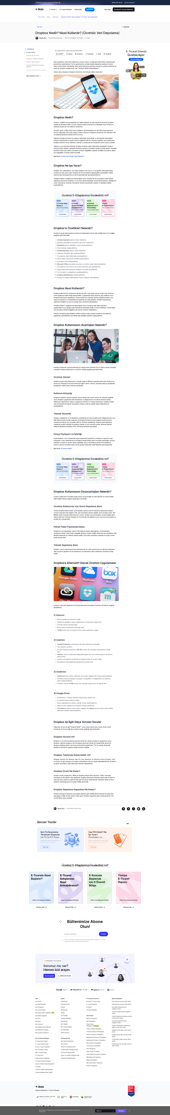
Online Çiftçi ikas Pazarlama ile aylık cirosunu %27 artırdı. (122, 1017)
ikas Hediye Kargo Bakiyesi (43, 1027)
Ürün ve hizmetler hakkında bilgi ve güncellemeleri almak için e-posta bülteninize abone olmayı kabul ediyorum (84, 940)
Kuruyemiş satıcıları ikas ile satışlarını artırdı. (119, 1021)
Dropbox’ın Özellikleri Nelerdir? (35, 58)
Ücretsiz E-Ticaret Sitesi (93, 1001)
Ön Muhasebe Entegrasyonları (69, 1049)
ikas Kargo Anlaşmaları (67, 1041)
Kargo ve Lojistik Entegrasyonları (70, 1055)
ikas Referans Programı (41, 1030)
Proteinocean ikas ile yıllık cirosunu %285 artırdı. (121, 1044)
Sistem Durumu (65, 1032)
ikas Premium (39, 1024)
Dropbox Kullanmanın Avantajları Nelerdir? (35, 66)
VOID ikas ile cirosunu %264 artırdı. (121, 1004)
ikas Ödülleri (64, 1024)
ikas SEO (37, 1018)
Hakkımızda (64, 1001)
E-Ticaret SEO (39, 1055)
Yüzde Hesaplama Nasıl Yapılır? (44, 1072)
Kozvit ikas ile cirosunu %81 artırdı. (121, 1001)
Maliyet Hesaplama (91, 1060)
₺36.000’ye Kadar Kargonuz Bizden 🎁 (48, 2)
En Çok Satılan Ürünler (41, 1049)
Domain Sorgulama (91, 1065)
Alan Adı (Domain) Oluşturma (94, 1063)
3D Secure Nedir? (66, 448)
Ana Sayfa (41, 17)
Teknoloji (55, 17)
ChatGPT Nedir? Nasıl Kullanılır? (44, 1069)
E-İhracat (88, 1007)
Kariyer (63, 1007)
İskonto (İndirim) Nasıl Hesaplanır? (44, 1064)
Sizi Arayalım (64, 1015)
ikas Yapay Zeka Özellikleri (44, 1012)
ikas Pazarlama (39, 1007)
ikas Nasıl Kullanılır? (40, 1004)
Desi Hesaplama (90, 1048)
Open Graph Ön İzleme (92, 1051)
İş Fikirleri (38, 1066)
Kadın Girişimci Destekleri (42, 1058)
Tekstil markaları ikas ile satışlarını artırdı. (121, 1012)
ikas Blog (37, 1021)
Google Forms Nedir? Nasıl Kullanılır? (72, 156)
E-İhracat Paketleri (91, 1010)
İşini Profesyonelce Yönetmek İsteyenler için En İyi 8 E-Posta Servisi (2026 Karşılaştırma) (50, 835)
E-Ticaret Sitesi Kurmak (42, 1044)
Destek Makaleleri (66, 1018)
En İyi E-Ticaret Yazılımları (42, 1047)
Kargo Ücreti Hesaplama (92, 1025)
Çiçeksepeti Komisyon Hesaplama (96, 1040)
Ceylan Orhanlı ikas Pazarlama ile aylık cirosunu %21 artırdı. (121, 1026)
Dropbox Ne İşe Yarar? (32, 55)
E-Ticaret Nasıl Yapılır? (41, 1041)
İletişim (63, 1012)
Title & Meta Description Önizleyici (96, 1054)
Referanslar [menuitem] (78, 9)
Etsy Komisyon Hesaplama (93, 1043)
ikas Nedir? (38, 1001)
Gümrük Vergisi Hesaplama (93, 1029)
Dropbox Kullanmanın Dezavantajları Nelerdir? (36, 71)
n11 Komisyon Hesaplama (93, 1046)
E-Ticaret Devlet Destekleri (43, 1061)
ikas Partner (64, 1044)
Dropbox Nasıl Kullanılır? (33, 62)
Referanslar (64, 1010)
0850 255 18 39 (117, 2)
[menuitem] (53, 9)
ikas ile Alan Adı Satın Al (42, 1032)
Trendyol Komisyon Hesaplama (95, 1031)
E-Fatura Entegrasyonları (68, 1052)
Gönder (103, 934)
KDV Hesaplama (90, 1021)
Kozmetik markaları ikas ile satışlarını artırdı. (119, 1008)
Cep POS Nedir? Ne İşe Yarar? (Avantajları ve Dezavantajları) (97, 835)
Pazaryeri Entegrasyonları (68, 1058)
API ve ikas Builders (66, 1027)
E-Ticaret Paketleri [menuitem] (66, 9)
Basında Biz (64, 1021)
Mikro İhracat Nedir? (41, 1052)
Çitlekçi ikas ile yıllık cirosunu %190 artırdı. (121, 1035)
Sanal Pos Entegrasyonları (68, 1046)
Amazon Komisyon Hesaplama (94, 1034)
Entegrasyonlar (65, 1004)
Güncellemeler (65, 1029)
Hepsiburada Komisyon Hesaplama (96, 1037)
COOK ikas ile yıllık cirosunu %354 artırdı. (121, 1040)
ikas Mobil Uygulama (41, 1015)
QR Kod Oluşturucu (91, 1018)
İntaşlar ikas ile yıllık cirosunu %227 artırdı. (121, 1031)
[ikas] (39, 9)
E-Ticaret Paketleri (91, 1004)
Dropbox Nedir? (30, 52)
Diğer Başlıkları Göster (32, 76)
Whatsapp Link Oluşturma (93, 1057)
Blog (48, 17)
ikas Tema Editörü (40, 1010)
